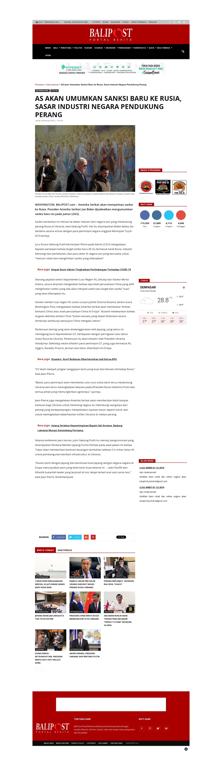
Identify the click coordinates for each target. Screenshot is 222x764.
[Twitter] (179, 22)
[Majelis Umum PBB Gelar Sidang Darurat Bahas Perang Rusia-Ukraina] (85, 567)
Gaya (151, 47)
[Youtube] (184, 22)
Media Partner (62, 743)
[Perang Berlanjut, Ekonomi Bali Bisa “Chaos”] (119, 567)
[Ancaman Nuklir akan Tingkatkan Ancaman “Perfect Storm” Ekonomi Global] (119, 602)
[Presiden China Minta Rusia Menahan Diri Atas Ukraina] (85, 602)
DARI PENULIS (65, 550)
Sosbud (98, 47)
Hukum (88, 47)
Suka (144, 211)
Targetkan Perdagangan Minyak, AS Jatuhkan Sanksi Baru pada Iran (50, 584)
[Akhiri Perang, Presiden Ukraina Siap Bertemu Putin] (85, 640)
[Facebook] (169, 22)
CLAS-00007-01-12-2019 (152, 470)
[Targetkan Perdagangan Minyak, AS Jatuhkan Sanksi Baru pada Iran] (50, 567)
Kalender (115, 22)
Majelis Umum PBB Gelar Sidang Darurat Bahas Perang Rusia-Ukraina (82, 584)
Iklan (105, 22)
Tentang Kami (116, 743)
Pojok (126, 22)
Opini (48, 55)
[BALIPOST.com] (111, 34)
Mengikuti (157, 211)
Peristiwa (66, 47)
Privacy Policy (77, 743)
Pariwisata (140, 47)
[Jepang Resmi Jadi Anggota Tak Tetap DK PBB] (50, 602)
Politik (78, 47)
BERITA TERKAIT (45, 550)
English (153, 22)
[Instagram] (174, 22)
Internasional (52, 84)
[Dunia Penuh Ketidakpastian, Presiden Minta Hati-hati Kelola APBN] (50, 640)
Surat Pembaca (138, 22)
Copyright (91, 743)
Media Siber (49, 743)
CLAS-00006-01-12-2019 (152, 489)
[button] (183, 51)
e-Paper (96, 22)
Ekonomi (110, 47)
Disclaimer (103, 743)
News (48, 47)
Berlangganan (182, 211)
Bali (55, 47)
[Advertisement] (111, 10)
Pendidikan (124, 47)
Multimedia (163, 47)
